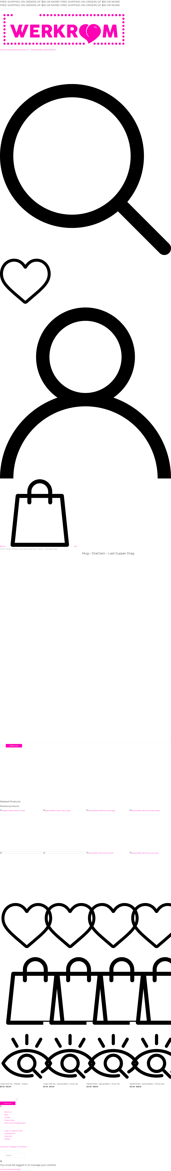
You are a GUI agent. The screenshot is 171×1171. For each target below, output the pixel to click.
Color (3, 709)
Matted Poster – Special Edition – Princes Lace (147, 1084)
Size (2, 729)
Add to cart (14, 746)
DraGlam (15, 549)
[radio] (87, 712)
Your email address (7, 1099)
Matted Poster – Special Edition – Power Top (103, 1084)
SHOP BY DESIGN (6, 50)
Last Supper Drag (25, 549)
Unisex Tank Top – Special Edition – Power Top (60, 1084)
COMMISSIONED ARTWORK (41, 50)
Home (2, 549)
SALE (54, 50)
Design (8, 549)
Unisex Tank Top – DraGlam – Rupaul (14, 1084)
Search (2, 1155)
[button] (27, 1081)
